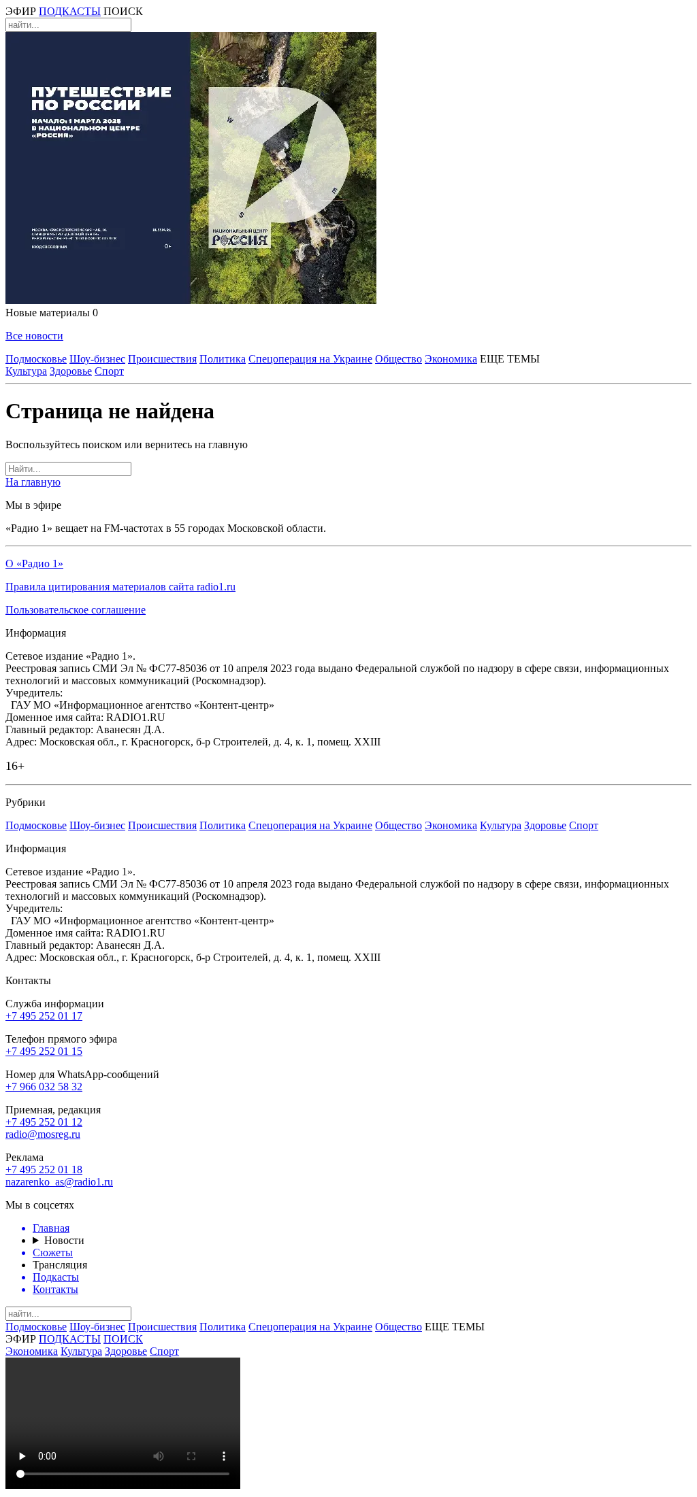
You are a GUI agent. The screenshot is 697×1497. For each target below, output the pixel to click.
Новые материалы (51, 312)
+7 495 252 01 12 (43, 1122)
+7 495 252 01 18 (43, 1169)
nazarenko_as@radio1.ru (59, 1182)
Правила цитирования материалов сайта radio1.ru (120, 586)
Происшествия (162, 359)
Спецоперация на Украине (310, 359)
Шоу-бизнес (97, 359)
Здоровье (71, 371)
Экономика (451, 359)
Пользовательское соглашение (75, 610)
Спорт (109, 371)
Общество (398, 359)
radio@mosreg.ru (42, 1134)
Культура (26, 371)
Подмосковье (36, 359)
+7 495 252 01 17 (43, 1016)
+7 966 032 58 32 (43, 1086)
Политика (222, 359)
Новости (64, 1240)
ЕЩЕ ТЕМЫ (510, 359)
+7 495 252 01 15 (43, 1051)
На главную (33, 482)
